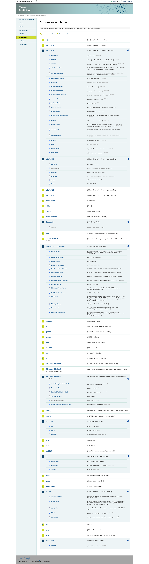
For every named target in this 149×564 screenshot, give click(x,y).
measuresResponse (57, 99)
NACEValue (54, 297)
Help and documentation (26, 19)
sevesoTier (54, 508)
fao (47, 326)
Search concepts (63, 34)
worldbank (50, 540)
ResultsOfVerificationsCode (59, 392)
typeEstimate (55, 148)
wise (47, 535)
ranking (53, 120)
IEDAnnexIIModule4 (53, 376)
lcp (47, 456)
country (53, 545)
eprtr (47, 233)
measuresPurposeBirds (58, 94)
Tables (20, 26)
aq (47, 40)
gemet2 (48, 337)
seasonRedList (56, 135)
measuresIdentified (57, 86)
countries (54, 64)
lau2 (47, 445)
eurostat (49, 321)
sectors (53, 469)
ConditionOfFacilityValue (59, 269)
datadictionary (51, 217)
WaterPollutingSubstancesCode (61, 404)
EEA (27, 1)
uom (47, 530)
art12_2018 (50, 50)
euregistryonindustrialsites (56, 246)
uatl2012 (53, 434)
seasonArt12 (55, 130)
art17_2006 (50, 159)
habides (49, 348)
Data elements (23, 30)
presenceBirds (55, 111)
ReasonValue (55, 308)
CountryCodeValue (57, 272)
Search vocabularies (48, 34)
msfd (48, 476)
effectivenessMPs (56, 68)
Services (21, 41)
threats (53, 140)
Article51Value (55, 251)
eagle (53, 430)
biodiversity (50, 201)
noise (48, 481)
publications (50, 486)
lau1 (47, 440)
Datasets (21, 23)
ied (47, 358)
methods (54, 176)
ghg (47, 342)
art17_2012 (50, 190)
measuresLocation (57, 90)
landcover (49, 421)
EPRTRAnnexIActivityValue (59, 280)
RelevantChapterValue (58, 312)
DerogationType (56, 388)
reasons (53, 180)
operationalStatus (56, 497)
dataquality (50, 222)
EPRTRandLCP (52, 239)
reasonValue (55, 501)
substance (54, 517)
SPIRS (53, 513)
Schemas (21, 34)
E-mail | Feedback (24, 558)
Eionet (26, 15)
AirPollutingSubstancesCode (60, 384)
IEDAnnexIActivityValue (58, 288)
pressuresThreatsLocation (59, 115)
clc (52, 426)
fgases (48, 332)
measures (54, 82)
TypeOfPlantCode (56, 396)
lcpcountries (55, 461)
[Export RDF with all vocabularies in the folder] (128, 51)
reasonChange (55, 124)
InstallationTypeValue (58, 293)
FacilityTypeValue (56, 284)
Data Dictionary (34, 15)
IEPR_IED (49, 411)
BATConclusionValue (57, 265)
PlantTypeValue (56, 304)
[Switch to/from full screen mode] (120, 1)
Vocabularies (22, 37)
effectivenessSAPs (57, 73)
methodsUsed (55, 103)
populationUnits (56, 107)
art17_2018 (50, 195)
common (49, 211)
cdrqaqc (53, 59)
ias (47, 353)
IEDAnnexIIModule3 (53, 369)
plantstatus (54, 465)
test (47, 524)
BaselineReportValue (57, 257)
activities (54, 164)
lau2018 (49, 451)
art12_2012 (50, 45)
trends (53, 144)
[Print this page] (118, 1)
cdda (48, 206)
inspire (48, 416)
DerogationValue (56, 276)
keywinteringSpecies (57, 78)
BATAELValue (55, 261)
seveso (48, 492)
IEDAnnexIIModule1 (53, 364)
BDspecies (54, 55)
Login (114, 1)
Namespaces (22, 44)
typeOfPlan (54, 152)
